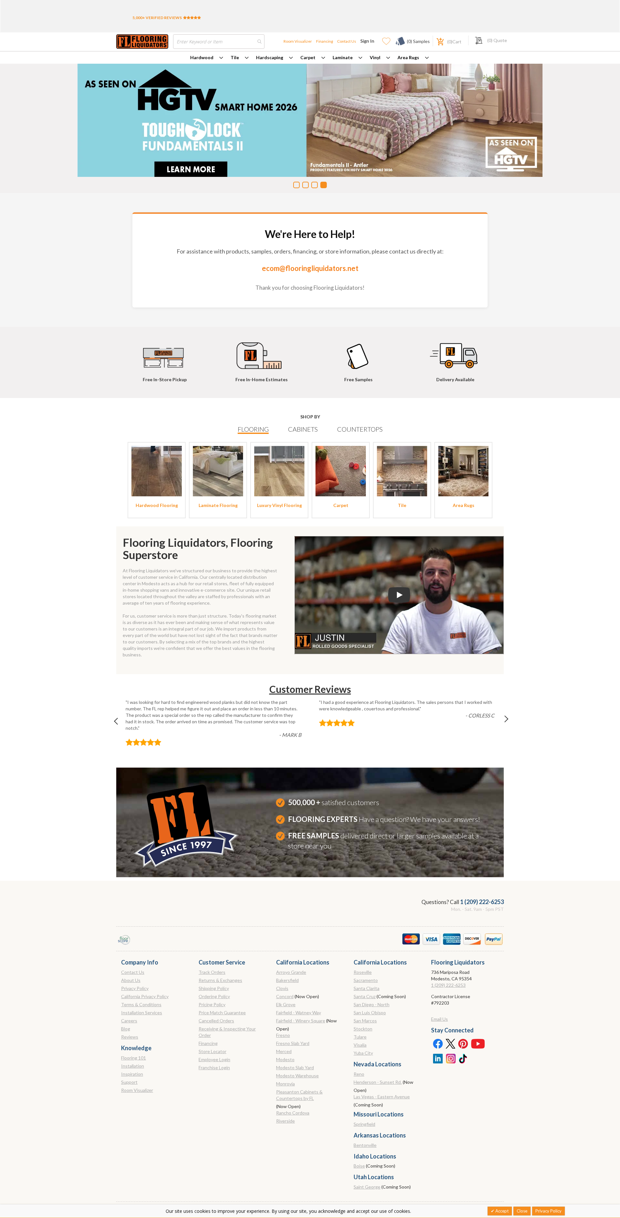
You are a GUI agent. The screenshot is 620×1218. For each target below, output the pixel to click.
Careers (129, 1020)
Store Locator (212, 1051)
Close (522, 1210)
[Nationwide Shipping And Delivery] (455, 353)
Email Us (439, 1019)
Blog (125, 1028)
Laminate (343, 57)
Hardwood (201, 57)
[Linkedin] (437, 1057)
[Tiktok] (463, 1057)
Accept (501, 1210)
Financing (324, 41)
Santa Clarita (366, 988)
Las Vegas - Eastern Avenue (382, 1096)
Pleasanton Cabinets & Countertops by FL (299, 1095)
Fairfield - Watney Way (298, 1012)
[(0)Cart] (436, 41)
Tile (235, 57)
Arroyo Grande (291, 972)
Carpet (307, 57)
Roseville (363, 972)
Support (129, 1082)
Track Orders (212, 972)
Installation (132, 1066)
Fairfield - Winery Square (300, 1020)
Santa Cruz (365, 996)
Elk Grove (285, 1004)
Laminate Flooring (218, 505)
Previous (119, 723)
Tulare (360, 1037)
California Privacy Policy (145, 996)
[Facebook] (437, 1043)
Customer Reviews (310, 689)
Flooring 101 (133, 1058)
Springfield (364, 1124)
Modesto (285, 1059)
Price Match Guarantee (222, 1012)
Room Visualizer (298, 41)
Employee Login (214, 1059)
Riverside (285, 1121)
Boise (359, 1166)
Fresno (283, 1035)
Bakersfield (287, 980)
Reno (359, 1074)
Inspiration (132, 1074)
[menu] (310, 57)
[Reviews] (192, 17)
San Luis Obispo (370, 1012)
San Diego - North (371, 1004)
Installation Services (141, 1012)
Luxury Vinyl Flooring (279, 505)
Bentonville (365, 1145)
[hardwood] (156, 470)
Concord (285, 996)
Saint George (367, 1187)
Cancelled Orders (216, 1020)
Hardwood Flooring (157, 505)
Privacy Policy (135, 988)
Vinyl (375, 57)
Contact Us (346, 41)
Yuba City (363, 1053)
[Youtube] (478, 1043)
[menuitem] (206, 57)
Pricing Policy (212, 1004)
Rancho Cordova (292, 1113)
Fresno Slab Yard (292, 1043)
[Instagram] (450, 1057)
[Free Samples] (358, 353)
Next (500, 723)
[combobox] (218, 41)
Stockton (363, 1028)
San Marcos (365, 1020)
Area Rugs (408, 57)
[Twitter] (450, 1043)
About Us (130, 980)
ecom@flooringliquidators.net (310, 268)
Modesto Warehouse (297, 1075)
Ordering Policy (214, 996)
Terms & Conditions (141, 1004)
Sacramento (366, 980)
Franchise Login (214, 1067)
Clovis (282, 988)
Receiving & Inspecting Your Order (227, 1032)
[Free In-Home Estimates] (261, 353)
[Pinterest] (463, 1043)
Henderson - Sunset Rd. (378, 1082)
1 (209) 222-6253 (482, 901)
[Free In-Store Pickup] (165, 353)
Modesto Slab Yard (295, 1067)
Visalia (360, 1045)
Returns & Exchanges (220, 980)
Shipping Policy (214, 988)
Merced (284, 1051)
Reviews (129, 1037)
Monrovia (285, 1083)
